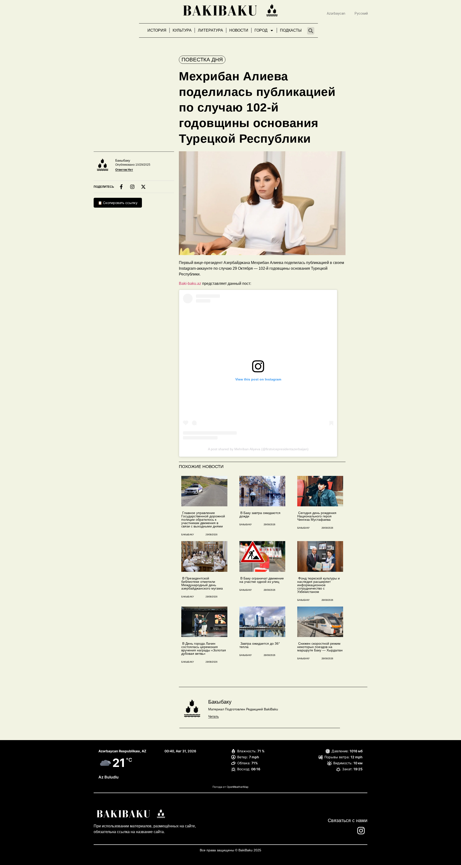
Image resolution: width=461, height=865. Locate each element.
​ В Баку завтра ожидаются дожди (259, 514)
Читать (213, 716)
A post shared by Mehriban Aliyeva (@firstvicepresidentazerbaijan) (258, 449)
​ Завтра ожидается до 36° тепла (259, 645)
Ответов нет (124, 169)
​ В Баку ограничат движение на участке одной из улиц (261, 580)
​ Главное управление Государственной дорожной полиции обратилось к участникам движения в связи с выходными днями (203, 519)
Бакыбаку (122, 160)
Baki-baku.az (190, 283)
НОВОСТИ (238, 30)
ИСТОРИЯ (156, 30)
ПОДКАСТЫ (291, 30)
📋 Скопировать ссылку (118, 203)
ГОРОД (261, 30)
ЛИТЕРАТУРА (210, 30)
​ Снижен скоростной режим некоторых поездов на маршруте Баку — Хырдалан (320, 647)
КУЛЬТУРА (182, 30)
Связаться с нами (347, 820)
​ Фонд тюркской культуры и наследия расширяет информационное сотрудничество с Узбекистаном (318, 585)
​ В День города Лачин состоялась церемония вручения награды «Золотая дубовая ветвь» (203, 648)
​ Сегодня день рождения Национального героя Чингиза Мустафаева (316, 516)
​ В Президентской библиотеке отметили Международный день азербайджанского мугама (202, 583)
